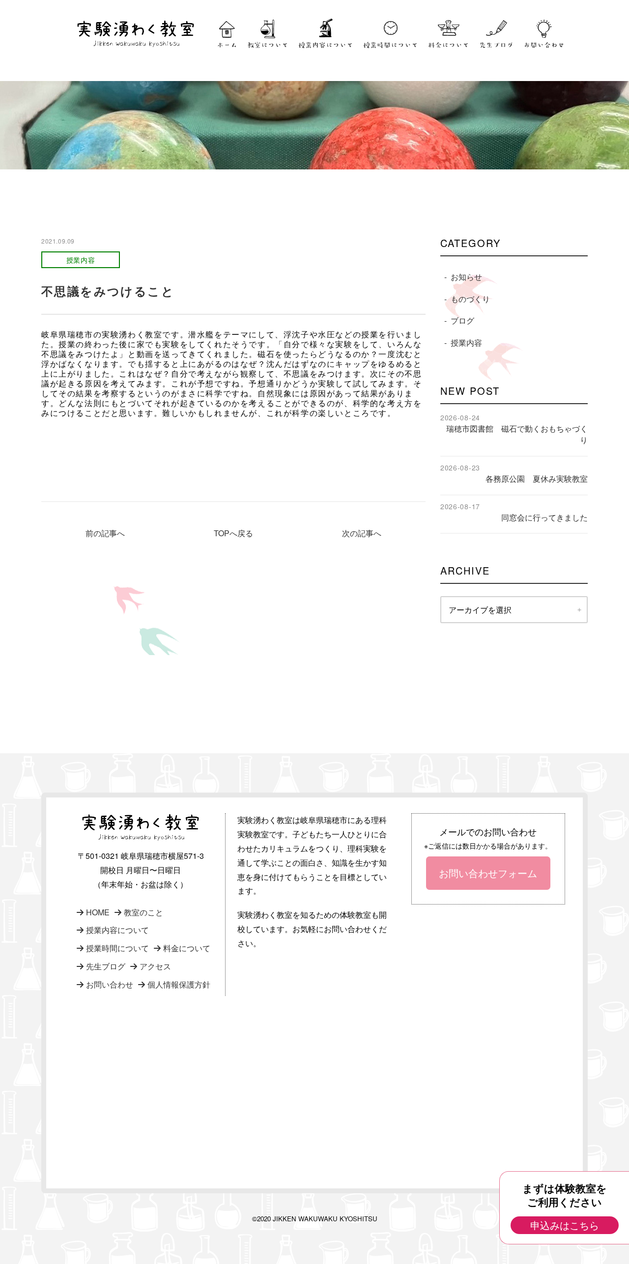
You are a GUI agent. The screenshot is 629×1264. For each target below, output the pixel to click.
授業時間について (390, 45)
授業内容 (466, 342)
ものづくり (470, 298)
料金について (448, 45)
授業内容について (325, 45)
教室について (267, 45)
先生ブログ (496, 45)
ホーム (227, 45)
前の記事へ (105, 533)
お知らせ (466, 276)
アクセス (155, 966)
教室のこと (143, 912)
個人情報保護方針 (178, 984)
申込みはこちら (564, 1225)
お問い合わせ (544, 45)
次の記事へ (361, 533)
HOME (98, 912)
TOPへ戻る (233, 533)
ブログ (462, 320)
